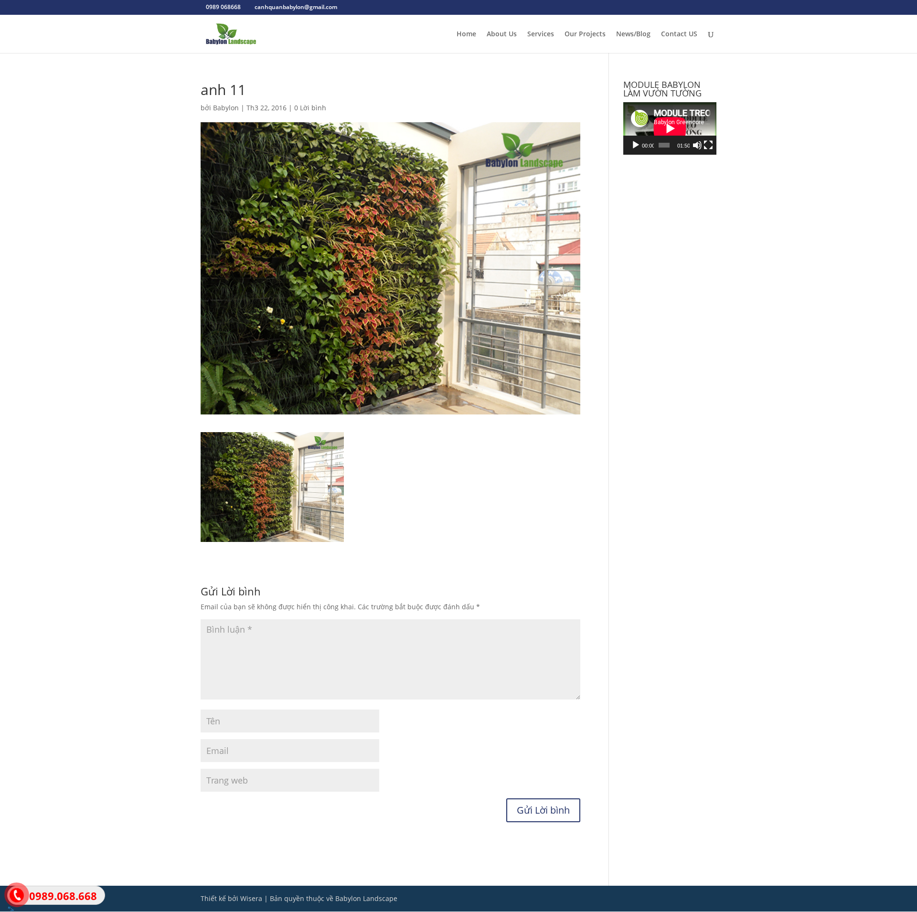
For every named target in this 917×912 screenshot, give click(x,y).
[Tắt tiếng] (697, 145)
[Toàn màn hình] (708, 145)
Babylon (226, 107)
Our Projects (585, 34)
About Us (502, 34)
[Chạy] (635, 145)
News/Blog (633, 34)
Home (466, 34)
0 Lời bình (310, 107)
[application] (669, 128)
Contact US (679, 34)
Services (540, 34)
